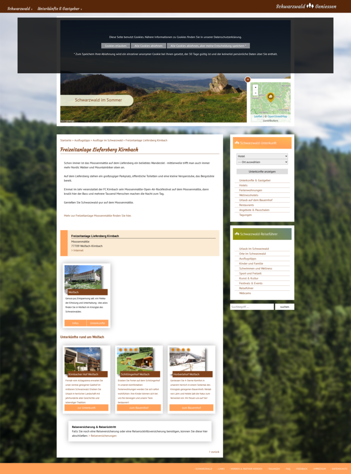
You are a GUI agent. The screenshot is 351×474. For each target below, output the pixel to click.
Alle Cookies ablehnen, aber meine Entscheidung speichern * (208, 46)
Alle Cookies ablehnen (149, 46)
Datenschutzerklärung (227, 37)
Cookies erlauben (116, 46)
